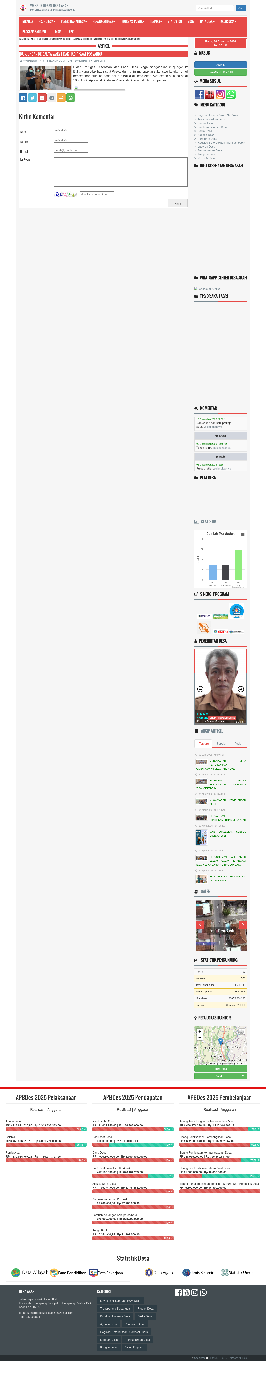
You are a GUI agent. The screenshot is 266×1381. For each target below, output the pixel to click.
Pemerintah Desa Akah (222, 931)
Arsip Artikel (211, 731)
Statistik (207, 521)
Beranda (27, 21)
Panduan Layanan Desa (212, 127)
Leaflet (213, 1063)
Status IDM (175, 21)
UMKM (57, 31)
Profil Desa (46, 21)
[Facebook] (23, 97)
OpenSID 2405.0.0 (218, 1357)
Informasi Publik (132, 21)
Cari (240, 8)
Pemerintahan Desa (73, 21)
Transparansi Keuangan (212, 119)
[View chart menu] (242, 534)
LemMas (155, 21)
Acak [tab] (238, 743)
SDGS (191, 21)
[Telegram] (51, 97)
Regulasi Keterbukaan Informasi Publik (221, 142)
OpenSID (241, 1063)
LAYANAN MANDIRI (221, 72)
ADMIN (220, 65)
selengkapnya (222, 432)
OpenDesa (200, 1357)
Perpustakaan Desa (209, 150)
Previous (200, 925)
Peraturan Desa (103, 21)
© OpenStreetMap (226, 1063)
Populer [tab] (221, 743)
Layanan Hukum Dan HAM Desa (217, 115)
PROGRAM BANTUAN (34, 31)
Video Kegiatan (206, 158)
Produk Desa (205, 123)
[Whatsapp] (70, 97)
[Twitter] (32, 97)
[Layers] (242, 1031)
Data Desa (206, 21)
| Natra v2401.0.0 (238, 1357)
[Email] (42, 97)
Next (243, 925)
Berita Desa (99, 60)
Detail (218, 1076)
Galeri (205, 891)
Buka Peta (220, 1068)
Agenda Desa (205, 135)
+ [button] (199, 1031)
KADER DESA (227, 21)
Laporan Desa (206, 146)
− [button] (199, 1037)
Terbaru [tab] (204, 743)
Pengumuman (206, 154)
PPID (71, 31)
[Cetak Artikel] (61, 97)
